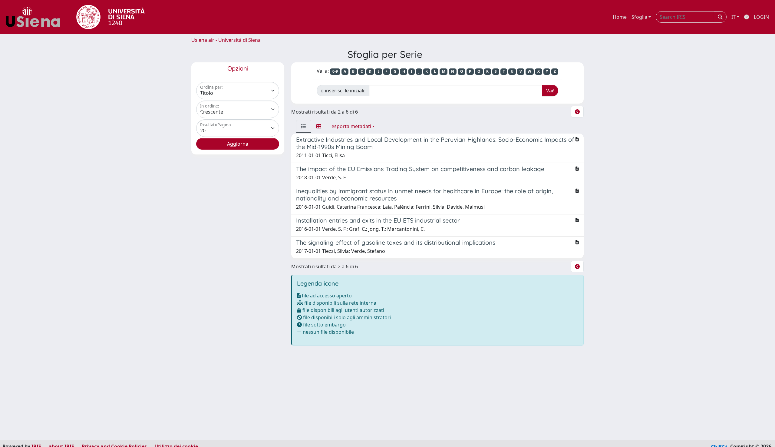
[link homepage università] (110, 17)
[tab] (303, 126)
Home (620, 17)
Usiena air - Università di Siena (226, 40)
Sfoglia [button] (639, 17)
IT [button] (733, 17)
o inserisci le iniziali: (343, 90)
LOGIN (761, 17)
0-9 (335, 71)
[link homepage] (35, 17)
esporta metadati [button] (351, 126)
